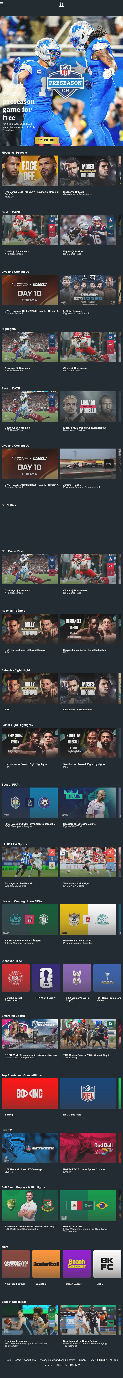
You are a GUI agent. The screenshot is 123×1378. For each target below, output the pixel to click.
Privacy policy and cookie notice (57, 1360)
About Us (61, 1365)
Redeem (48, 1365)
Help (8, 1360)
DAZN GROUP (98, 1360)
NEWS (114, 1360)
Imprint (82, 1360)
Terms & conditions (25, 1360)
